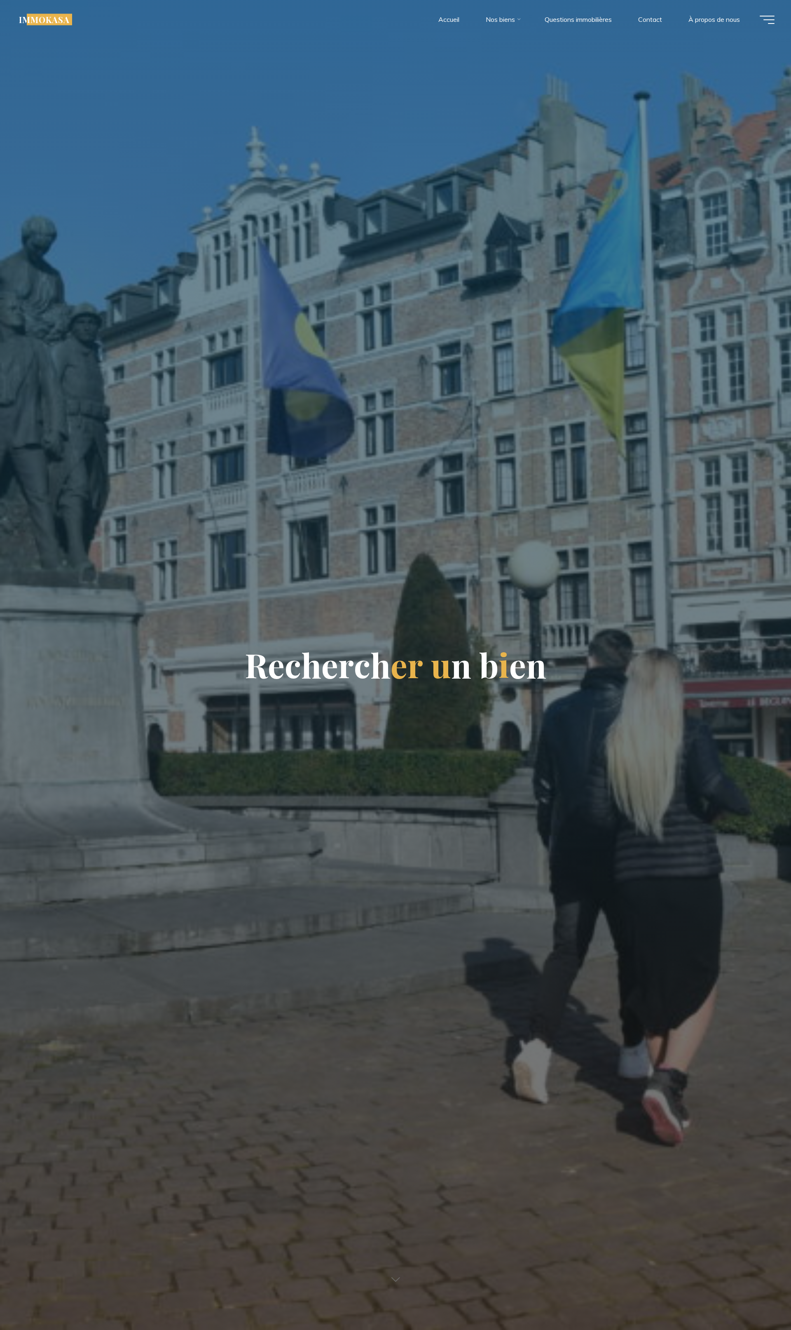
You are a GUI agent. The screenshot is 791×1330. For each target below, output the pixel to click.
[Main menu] (767, 20)
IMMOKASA (44, 19)
